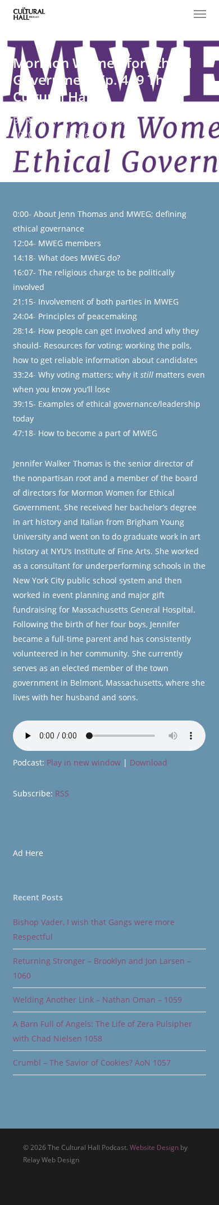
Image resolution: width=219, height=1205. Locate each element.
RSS (62, 793)
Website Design (154, 1147)
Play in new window (84, 762)
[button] (200, 13)
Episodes (75, 135)
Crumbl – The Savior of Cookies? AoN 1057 (92, 1062)
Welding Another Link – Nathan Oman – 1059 (97, 999)
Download (148, 762)
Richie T (41, 120)
